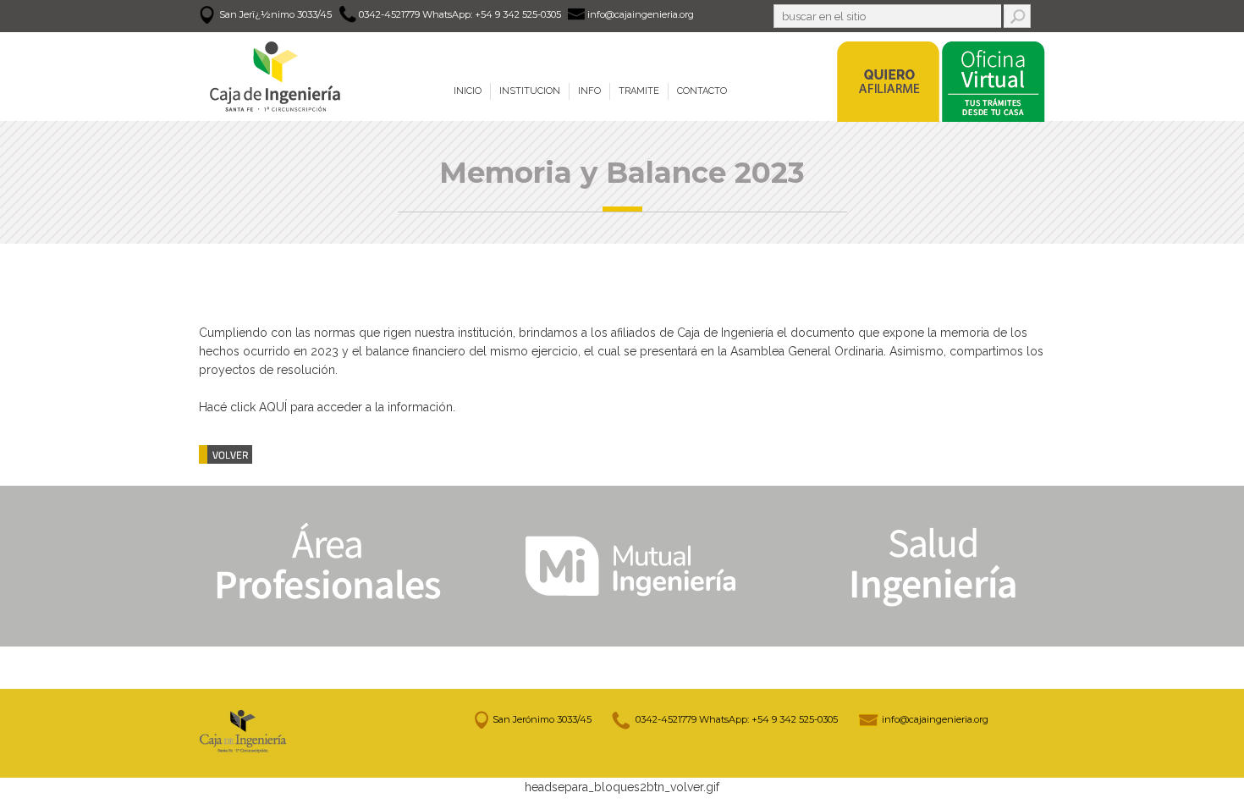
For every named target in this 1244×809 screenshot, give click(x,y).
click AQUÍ (258, 407)
